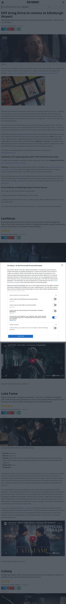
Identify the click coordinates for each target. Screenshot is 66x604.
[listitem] (33, 295)
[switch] (54, 299)
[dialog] (33, 302)
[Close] (62, 265)
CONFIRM (20, 336)
